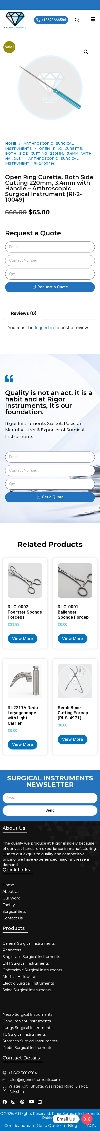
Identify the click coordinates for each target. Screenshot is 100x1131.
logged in (44, 327)
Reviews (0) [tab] (24, 313)
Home (10, 143)
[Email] (87, 1119)
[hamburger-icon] (93, 20)
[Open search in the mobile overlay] (77, 20)
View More (22, 638)
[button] (86, 51)
